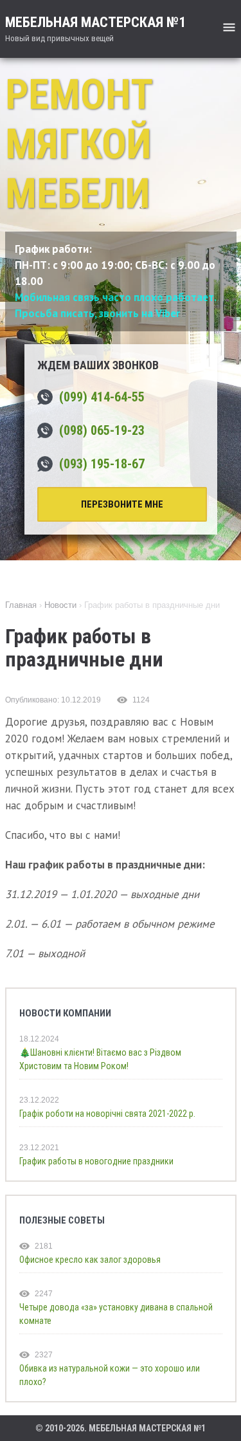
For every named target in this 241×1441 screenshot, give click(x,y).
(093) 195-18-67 (102, 464)
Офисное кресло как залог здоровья (90, 1259)
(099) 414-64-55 (102, 397)
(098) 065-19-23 (102, 430)
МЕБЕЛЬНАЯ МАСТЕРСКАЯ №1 (95, 28)
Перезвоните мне (122, 504)
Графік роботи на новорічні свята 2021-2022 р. (107, 1113)
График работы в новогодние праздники (96, 1161)
